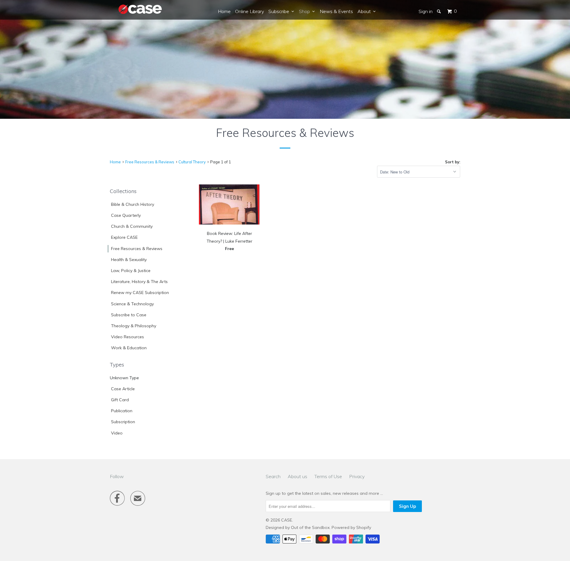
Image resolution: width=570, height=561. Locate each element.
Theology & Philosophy (133, 325)
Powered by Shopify (351, 527)
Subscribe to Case (128, 314)
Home (224, 11)
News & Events (336, 11)
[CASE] (140, 9)
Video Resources (127, 336)
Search (273, 476)
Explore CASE (124, 237)
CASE (286, 520)
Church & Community (132, 226)
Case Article (123, 388)
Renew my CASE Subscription (140, 292)
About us (297, 476)
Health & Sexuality (129, 259)
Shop (305, 11)
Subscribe (280, 11)
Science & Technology (132, 303)
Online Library (249, 11)
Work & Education (129, 347)
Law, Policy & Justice (131, 270)
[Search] (439, 11)
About (365, 11)
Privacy (357, 476)
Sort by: (452, 161)
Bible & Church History (132, 204)
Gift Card (120, 399)
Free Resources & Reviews (136, 248)
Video (117, 433)
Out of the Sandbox (310, 527)
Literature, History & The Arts (139, 281)
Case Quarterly (126, 215)
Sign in (426, 11)
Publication (121, 410)
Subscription (123, 421)
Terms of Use (328, 476)
